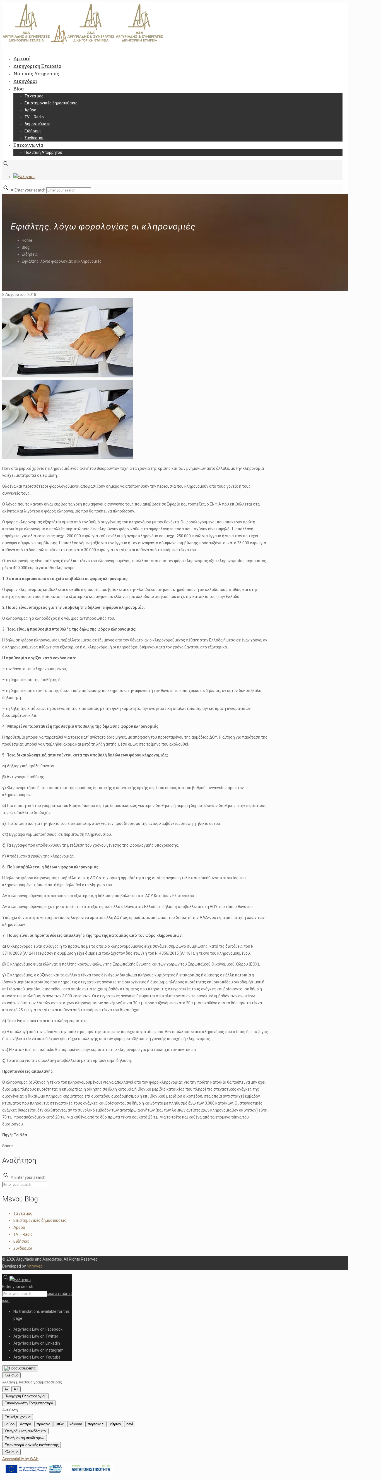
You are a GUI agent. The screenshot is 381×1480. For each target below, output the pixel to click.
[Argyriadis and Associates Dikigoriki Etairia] (83, 42)
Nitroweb (35, 1266)
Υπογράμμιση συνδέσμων (25, 1431)
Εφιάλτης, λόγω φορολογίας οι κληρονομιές (62, 261)
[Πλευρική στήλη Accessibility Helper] (20, 1368)
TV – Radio (23, 1234)
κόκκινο (75, 1424)
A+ (16, 1389)
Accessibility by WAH (20, 1459)
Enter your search (30, 190)
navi (129, 1424)
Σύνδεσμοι (22, 1248)
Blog (26, 247)
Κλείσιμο (11, 1375)
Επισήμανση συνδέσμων (24, 1438)
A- (6, 1389)
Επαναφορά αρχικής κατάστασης (31, 1445)
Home (27, 240)
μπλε (60, 1424)
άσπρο (25, 1424)
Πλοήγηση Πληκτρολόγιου (25, 1396)
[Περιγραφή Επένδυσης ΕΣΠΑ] (58, 1474)
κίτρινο (115, 1424)
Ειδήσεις (30, 254)
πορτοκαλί (96, 1424)
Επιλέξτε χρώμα (17, 1417)
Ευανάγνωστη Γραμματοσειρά (28, 1403)
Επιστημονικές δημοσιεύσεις (39, 1220)
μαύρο (9, 1424)
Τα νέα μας (22, 1213)
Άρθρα (19, 1227)
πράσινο (43, 1424)
